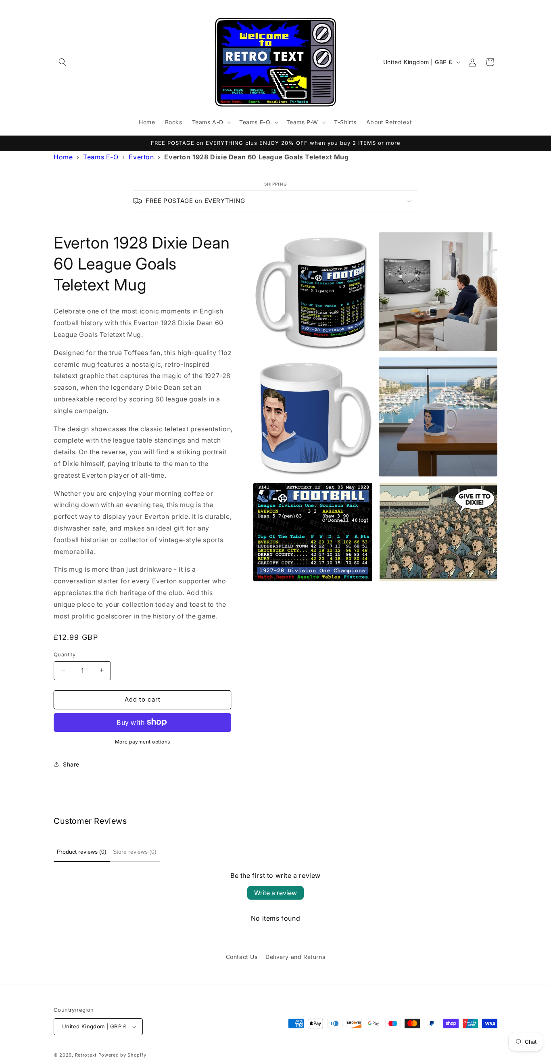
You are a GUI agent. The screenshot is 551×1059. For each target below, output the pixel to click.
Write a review (275, 893)
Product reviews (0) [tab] (81, 851)
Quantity (64, 654)
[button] (62, 62)
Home (63, 157)
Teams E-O (100, 157)
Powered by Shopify (122, 1055)
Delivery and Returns (295, 956)
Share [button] (71, 763)
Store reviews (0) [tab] (135, 851)
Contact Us (242, 956)
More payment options (142, 741)
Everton (141, 157)
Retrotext (86, 1055)
